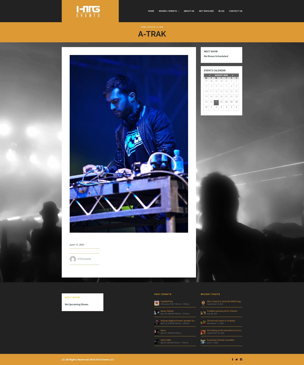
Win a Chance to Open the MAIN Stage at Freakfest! (224, 301)
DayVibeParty (167, 301)
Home (151, 11)
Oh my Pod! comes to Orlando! (221, 320)
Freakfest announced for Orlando (222, 311)
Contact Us (235, 11)
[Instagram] (240, 359)
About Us (189, 11)
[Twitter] (236, 359)
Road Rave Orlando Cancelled (220, 340)
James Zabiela (167, 311)
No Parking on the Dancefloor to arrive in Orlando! (224, 330)
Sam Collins (166, 340)
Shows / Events (168, 11)
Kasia (163, 330)
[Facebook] (231, 359)
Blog (221, 11)
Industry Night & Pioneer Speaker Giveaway (178, 320)
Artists (151, 27)
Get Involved (206, 11)
